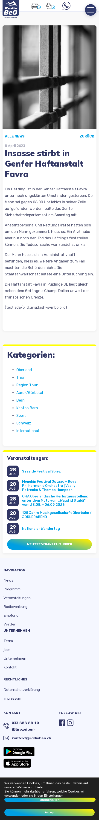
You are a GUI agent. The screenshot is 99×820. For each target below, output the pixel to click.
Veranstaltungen (17, 597)
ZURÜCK (87, 136)
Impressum (12, 698)
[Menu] (90, 10)
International (27, 431)
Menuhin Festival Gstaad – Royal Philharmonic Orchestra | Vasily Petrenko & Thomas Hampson (49, 485)
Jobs (7, 649)
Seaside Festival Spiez (41, 471)
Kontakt (10, 667)
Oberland (24, 370)
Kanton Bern (27, 408)
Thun (21, 377)
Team (8, 640)
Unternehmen (16, 630)
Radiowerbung (15, 606)
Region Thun (27, 385)
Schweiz (23, 423)
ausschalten (50, 800)
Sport (21, 415)
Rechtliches (15, 679)
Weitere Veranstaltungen (49, 544)
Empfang (10, 615)
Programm (11, 589)
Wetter (9, 624)
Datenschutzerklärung (21, 689)
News (8, 580)
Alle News (14, 136)
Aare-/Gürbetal (29, 392)
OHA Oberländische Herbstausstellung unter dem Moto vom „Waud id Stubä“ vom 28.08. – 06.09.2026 (55, 500)
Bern (20, 400)
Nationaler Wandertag (41, 529)
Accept (49, 812)
